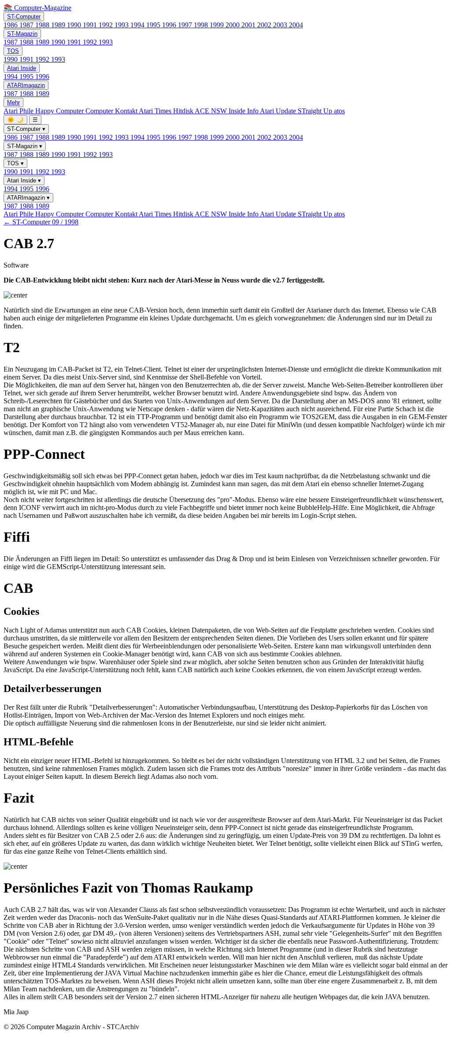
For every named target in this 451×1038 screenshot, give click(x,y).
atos (339, 111)
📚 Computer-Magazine (37, 7)
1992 (107, 25)
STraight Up (316, 111)
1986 (11, 25)
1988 (43, 25)
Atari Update (279, 111)
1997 (186, 25)
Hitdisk (184, 111)
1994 (138, 25)
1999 (218, 25)
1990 (75, 25)
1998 (202, 25)
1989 (59, 25)
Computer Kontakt (112, 111)
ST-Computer (24, 16)
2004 (296, 25)
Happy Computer (60, 111)
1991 (91, 25)
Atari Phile (19, 111)
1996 (170, 25)
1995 (154, 25)
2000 (233, 25)
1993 (122, 25)
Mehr (13, 102)
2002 (265, 25)
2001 (249, 25)
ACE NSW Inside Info (227, 111)
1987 (27, 25)
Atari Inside (21, 68)
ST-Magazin (22, 33)
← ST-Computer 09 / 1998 (41, 222)
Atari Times (156, 111)
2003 (281, 25)
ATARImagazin (26, 85)
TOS (13, 51)
